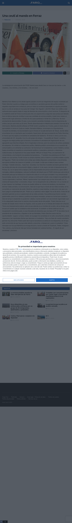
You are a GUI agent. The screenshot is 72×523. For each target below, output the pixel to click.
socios (20, 249)
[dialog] (36, 261)
